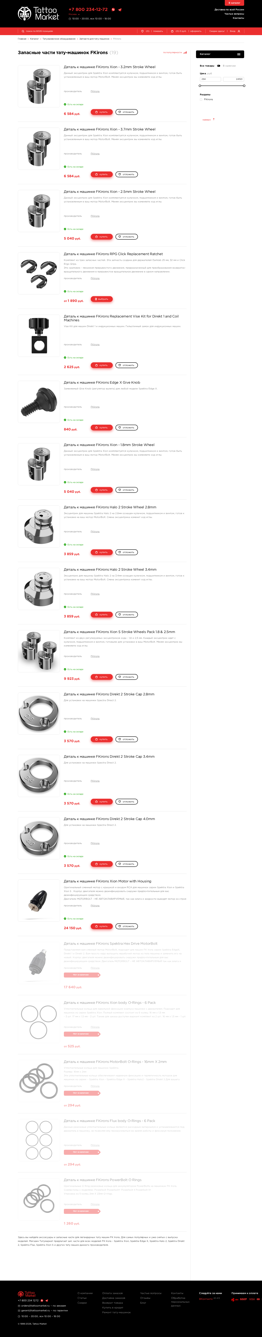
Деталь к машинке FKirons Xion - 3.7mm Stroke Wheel (110, 129)
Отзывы (145, 1298)
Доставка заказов (113, 1298)
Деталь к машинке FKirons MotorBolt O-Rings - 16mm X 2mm (115, 1061)
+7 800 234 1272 (28, 1301)
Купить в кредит (112, 1308)
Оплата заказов (112, 1293)
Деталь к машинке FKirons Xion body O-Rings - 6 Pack (110, 1002)
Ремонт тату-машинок (116, 1312)
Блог (143, 1303)
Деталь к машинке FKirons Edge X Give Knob (102, 382)
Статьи (82, 1298)
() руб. (181, 31)
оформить (195, 31)
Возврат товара (112, 1303)
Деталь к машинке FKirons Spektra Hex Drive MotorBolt (110, 943)
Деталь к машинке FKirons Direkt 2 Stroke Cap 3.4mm (109, 756)
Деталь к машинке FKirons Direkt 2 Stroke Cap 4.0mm (109, 819)
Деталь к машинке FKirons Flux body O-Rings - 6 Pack (109, 1121)
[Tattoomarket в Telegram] (120, 10)
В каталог (234, 3)
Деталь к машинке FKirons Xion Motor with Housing (107, 881)
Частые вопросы (234, 14)
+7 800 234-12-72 (88, 10)
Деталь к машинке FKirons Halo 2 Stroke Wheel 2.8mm (110, 507)
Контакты (238, 18)
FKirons (95, 91)
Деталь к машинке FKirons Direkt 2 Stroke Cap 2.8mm (109, 694)
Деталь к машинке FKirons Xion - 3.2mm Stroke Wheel (110, 67)
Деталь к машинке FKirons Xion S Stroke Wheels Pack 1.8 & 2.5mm (119, 632)
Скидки (82, 1303)
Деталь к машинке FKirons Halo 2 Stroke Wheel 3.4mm (110, 569)
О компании (85, 1293)
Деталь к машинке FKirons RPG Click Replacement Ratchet (113, 254)
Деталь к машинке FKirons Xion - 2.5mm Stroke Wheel (110, 191)
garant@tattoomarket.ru (35, 1311)
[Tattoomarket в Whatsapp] (113, 10)
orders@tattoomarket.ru (35, 1306)
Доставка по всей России (229, 10)
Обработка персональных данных (180, 1302)
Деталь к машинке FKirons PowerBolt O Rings (103, 1180)
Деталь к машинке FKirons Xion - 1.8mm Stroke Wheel (109, 445)
